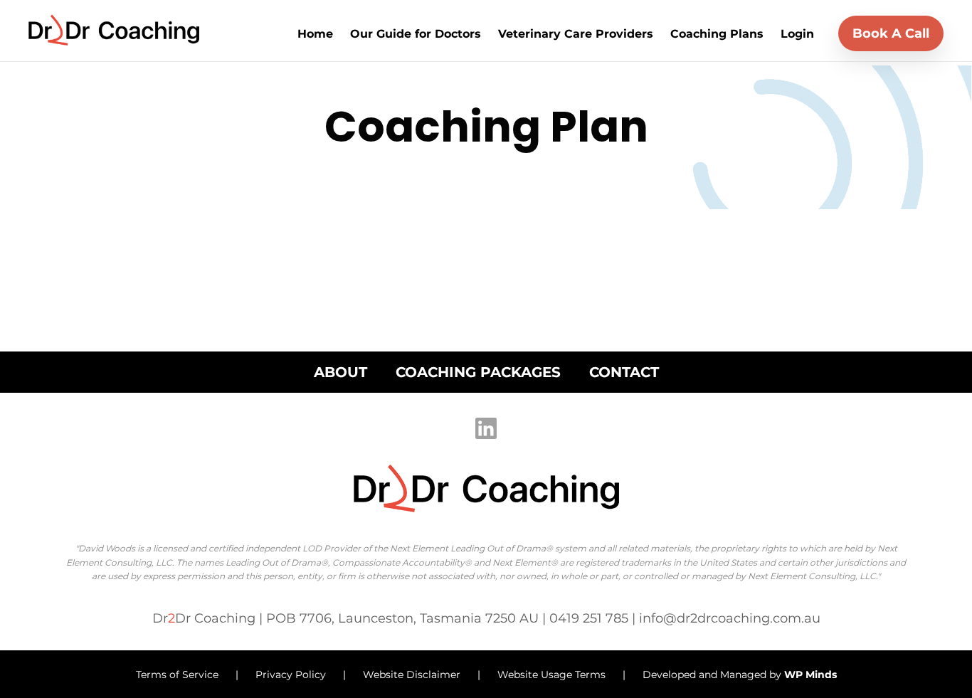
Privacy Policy (292, 674)
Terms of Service (178, 674)
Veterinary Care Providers (575, 34)
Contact (624, 372)
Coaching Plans (717, 34)
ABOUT (340, 372)
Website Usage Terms (551, 674)
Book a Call (890, 33)
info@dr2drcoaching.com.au (729, 618)
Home (315, 34)
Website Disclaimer (413, 674)
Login (797, 34)
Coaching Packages (478, 372)
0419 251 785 (590, 618)
